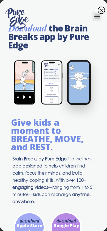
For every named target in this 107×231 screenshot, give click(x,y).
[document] (53, 115)
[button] (97, 16)
